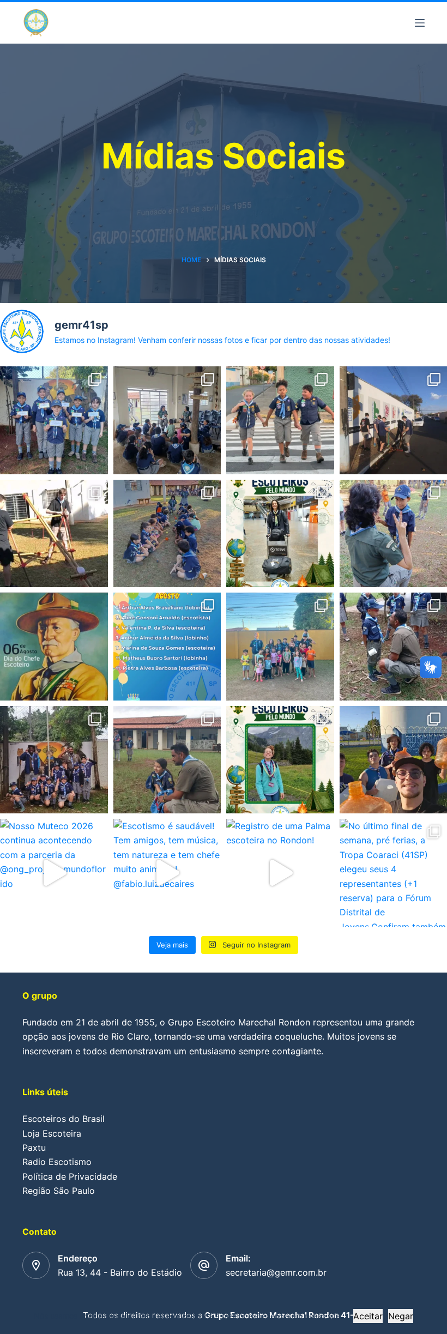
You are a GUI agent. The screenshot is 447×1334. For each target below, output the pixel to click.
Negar (400, 1316)
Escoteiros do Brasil (63, 1118)
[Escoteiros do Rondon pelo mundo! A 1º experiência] (280, 760)
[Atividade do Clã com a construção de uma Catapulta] (54, 534)
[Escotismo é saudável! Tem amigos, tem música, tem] (167, 873)
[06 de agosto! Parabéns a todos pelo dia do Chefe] (54, 647)
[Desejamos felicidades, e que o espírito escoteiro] (167, 647)
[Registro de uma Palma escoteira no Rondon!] (280, 873)
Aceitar (368, 1316)
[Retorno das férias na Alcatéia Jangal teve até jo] (167, 760)
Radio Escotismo (57, 1161)
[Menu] (420, 23)
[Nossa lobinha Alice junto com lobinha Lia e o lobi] (280, 420)
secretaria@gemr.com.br (276, 1272)
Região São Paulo (58, 1190)
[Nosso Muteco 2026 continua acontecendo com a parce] (54, 873)
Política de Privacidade (69, 1176)
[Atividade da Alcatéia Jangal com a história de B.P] (167, 534)
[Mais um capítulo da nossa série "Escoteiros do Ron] (280, 534)
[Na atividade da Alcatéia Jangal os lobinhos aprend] (167, 420)
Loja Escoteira (51, 1133)
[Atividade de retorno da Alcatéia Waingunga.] (54, 760)
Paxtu (34, 1147)
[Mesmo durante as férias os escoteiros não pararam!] (280, 647)
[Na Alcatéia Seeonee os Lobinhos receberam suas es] (54, 420)
